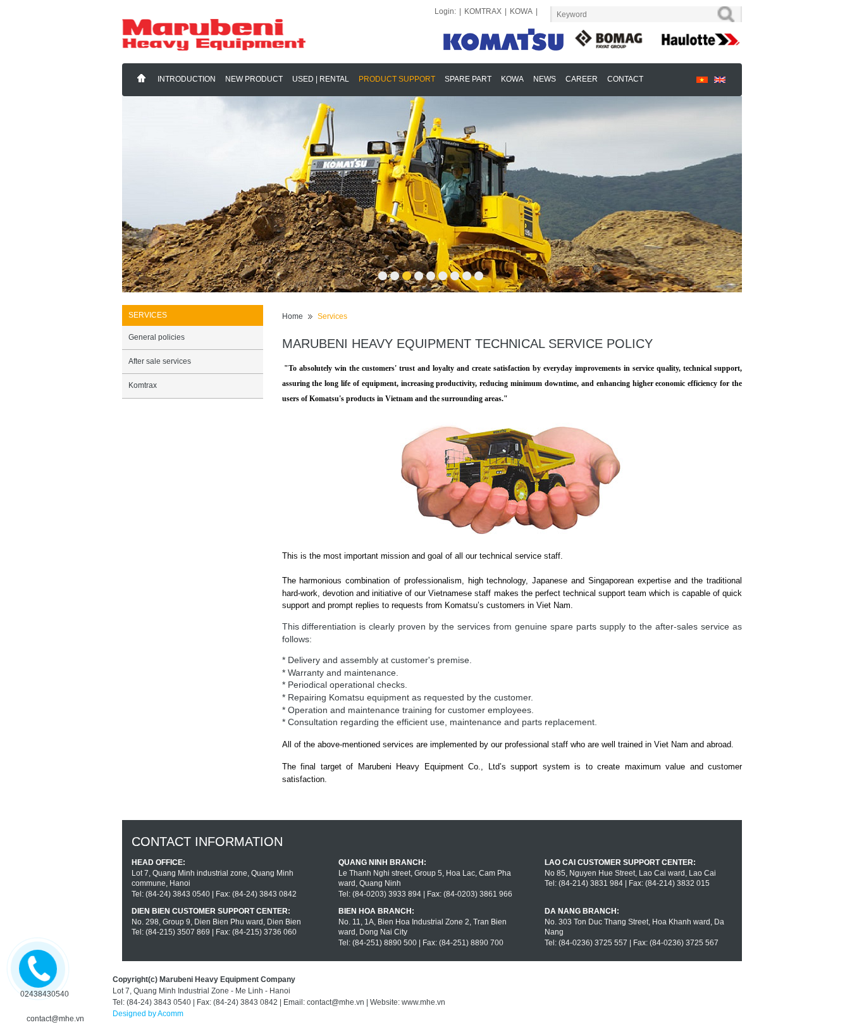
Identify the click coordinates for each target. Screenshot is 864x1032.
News (544, 79)
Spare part (468, 79)
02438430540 (44, 994)
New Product (254, 79)
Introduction (186, 79)
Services (332, 316)
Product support (397, 79)
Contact (625, 79)
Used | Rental (320, 79)
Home (141, 78)
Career (581, 79)
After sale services (159, 361)
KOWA (521, 11)
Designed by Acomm (148, 1013)
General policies (156, 337)
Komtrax (142, 385)
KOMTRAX (483, 11)
